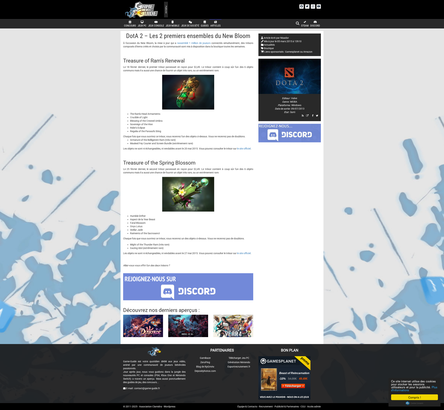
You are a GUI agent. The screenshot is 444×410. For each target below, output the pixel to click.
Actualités (269, 44)
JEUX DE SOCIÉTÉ (190, 25)
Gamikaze (205, 358)
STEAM (305, 25)
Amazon (307, 51)
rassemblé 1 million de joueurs (194, 43)
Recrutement (266, 406)
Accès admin (314, 406)
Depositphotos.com (205, 371)
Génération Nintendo (239, 362)
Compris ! (414, 397)
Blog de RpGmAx (205, 366)
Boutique (269, 48)
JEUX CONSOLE (156, 25)
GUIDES (205, 25)
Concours (130, 25)
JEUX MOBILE (172, 25)
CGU (303, 406)
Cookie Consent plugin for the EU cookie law (414, 403)
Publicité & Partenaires (287, 406)
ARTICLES (215, 25)
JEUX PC (142, 25)
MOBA (293, 101)
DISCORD (315, 25)
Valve (294, 98)
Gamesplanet (292, 51)
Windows (296, 105)
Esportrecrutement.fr (239, 366)
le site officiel (244, 148)
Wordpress (169, 406)
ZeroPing (205, 362)
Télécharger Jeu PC (239, 358)
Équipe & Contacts (247, 406)
